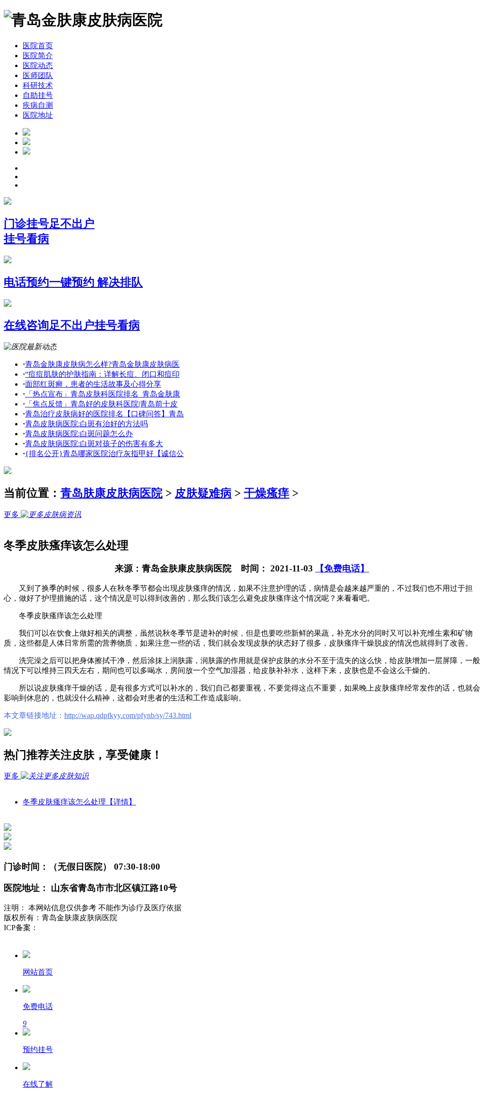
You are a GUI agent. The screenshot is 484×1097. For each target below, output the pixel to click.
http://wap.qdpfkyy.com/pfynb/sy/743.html (127, 715)
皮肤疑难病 (203, 493)
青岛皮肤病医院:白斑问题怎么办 (79, 434)
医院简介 (38, 56)
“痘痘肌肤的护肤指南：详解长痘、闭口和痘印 (102, 374)
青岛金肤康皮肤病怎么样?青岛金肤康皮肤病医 (102, 364)
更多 (12, 514)
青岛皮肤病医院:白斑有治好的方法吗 (86, 424)
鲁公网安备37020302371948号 (53, 937)
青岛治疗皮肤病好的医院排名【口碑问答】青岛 (104, 414)
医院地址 (38, 115)
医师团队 (38, 75)
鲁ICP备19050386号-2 (73, 928)
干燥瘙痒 (266, 493)
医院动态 (38, 65)
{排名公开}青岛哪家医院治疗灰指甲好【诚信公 (104, 453)
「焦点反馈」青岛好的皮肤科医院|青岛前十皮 (101, 404)
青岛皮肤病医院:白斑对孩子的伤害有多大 (94, 444)
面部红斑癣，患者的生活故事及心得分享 (93, 384)
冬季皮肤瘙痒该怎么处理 (79, 802)
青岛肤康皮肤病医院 (111, 493)
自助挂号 (38, 95)
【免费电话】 (342, 568)
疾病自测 (38, 105)
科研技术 (38, 85)
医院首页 (38, 46)
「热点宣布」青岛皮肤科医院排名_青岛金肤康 (102, 394)
